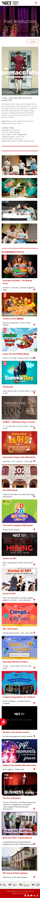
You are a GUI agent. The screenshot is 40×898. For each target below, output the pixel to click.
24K (19, 893)
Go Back (32, 41)
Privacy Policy (24, 893)
